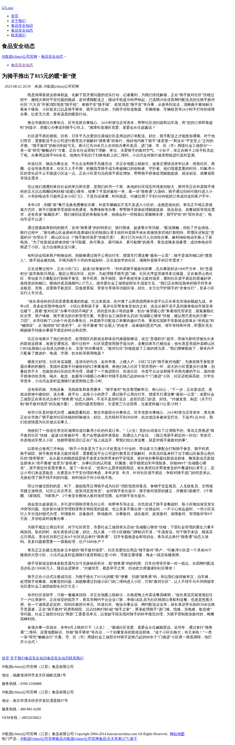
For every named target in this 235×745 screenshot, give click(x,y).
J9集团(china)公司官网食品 (41, 739)
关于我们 (18, 21)
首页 (14, 16)
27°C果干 (129, 739)
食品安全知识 (22, 26)
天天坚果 (114, 739)
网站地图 (177, 734)
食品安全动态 (22, 30)
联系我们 (18, 35)
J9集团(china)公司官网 (19, 57)
